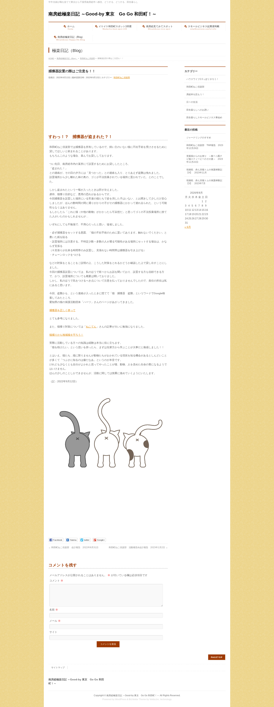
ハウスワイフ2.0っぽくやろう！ (202, 79)
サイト (53, 631)
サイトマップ (58, 667)
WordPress (120, 699)
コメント (56, 580)
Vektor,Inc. (154, 699)
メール (55, 620)
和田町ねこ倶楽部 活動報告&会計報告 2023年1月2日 (138, 547)
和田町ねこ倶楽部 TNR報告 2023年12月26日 (204, 147)
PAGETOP (217, 657)
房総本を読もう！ (195, 94)
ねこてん (91, 326)
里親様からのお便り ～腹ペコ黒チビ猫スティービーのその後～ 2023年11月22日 (204, 159)
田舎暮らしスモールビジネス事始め (204, 117)
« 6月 (188, 226)
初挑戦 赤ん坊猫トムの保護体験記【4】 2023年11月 (204, 171)
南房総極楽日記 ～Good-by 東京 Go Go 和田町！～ (102, 13)
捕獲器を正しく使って (62, 310)
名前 (53, 609)
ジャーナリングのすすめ (198, 137)
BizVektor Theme (137, 699)
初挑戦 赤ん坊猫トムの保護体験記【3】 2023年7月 (204, 182)
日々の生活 (192, 102)
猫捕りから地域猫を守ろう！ (66, 334)
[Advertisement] (76, 107)
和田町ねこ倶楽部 (122, 77)
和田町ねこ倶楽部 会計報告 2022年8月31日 (73, 547)
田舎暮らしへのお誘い (197, 110)
